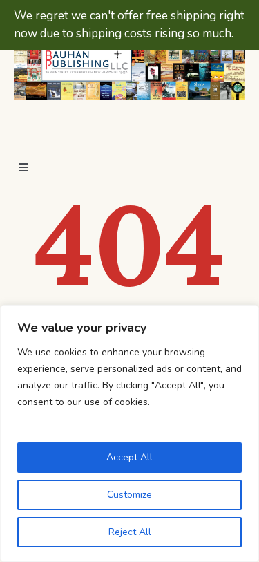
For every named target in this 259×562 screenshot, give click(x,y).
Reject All (129, 531)
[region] (129, 433)
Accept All (129, 457)
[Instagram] (141, 124)
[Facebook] (115, 124)
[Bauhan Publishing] (129, 64)
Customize (129, 494)
